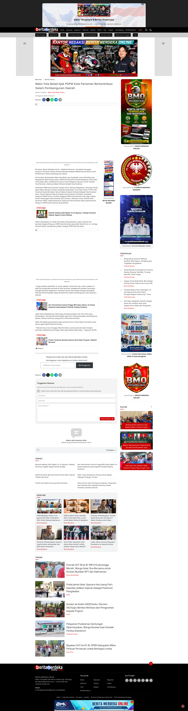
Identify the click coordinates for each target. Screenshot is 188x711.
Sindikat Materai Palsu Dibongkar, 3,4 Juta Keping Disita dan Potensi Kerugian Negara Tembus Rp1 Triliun (137, 292)
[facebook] (44, 99)
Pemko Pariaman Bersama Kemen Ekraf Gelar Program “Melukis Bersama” (72, 341)
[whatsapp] (52, 99)
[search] (146, 29)
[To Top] (151, 663)
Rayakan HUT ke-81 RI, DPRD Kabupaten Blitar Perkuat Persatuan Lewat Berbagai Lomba (91, 647)
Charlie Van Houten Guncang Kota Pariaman (51, 483)
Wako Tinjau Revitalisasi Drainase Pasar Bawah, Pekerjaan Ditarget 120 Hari (94, 476)
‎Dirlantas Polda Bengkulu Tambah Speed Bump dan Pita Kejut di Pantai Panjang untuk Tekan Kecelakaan (103, 519)
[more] (151, 407)
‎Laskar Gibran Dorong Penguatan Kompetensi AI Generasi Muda (103, 543)
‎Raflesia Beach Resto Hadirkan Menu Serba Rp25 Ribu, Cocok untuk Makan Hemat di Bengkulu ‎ (76, 518)
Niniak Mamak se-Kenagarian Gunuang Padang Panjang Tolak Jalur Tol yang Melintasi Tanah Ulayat (138, 272)
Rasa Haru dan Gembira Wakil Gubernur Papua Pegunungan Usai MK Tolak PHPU (136, 467)
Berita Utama (50, 79)
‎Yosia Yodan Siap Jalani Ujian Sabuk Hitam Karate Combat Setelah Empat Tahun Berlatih (75, 544)
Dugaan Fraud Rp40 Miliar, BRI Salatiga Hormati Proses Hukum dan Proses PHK (138, 282)
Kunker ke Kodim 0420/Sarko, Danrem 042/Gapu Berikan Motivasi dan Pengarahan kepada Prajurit (90, 608)
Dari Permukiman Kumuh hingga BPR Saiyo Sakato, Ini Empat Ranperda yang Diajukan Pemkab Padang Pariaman (71, 306)
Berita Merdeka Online (56, 92)
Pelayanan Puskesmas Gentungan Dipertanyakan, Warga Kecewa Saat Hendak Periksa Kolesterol (90, 627)
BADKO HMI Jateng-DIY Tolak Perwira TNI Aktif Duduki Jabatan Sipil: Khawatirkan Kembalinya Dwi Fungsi (136, 446)
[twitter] (48, 99)
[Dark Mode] (150, 29)
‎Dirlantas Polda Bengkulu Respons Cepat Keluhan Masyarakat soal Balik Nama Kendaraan (49, 544)
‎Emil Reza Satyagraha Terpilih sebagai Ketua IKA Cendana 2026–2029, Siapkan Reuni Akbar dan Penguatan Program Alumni (138, 304)
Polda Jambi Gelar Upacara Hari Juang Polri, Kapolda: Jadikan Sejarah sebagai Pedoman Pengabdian (89, 588)
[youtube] (147, 680)
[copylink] (60, 99)
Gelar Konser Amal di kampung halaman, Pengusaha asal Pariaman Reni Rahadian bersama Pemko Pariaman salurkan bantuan (96, 485)
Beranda (38, 79)
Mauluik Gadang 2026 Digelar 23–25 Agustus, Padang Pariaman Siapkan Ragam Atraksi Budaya (72, 214)
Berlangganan (84, 365)
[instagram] (143, 680)
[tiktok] (151, 680)
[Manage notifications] (183, 706)
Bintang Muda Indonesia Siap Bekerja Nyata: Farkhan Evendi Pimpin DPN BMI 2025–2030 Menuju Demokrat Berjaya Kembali (136, 426)
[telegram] (56, 99)
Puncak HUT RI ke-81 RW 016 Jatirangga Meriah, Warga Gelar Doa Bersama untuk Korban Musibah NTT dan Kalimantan (88, 568)
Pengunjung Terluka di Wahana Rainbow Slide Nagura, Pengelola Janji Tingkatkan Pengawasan (138, 261)
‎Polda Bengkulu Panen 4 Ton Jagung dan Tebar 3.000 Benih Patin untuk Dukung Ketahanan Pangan (48, 519)
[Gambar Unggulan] (76, 105)
